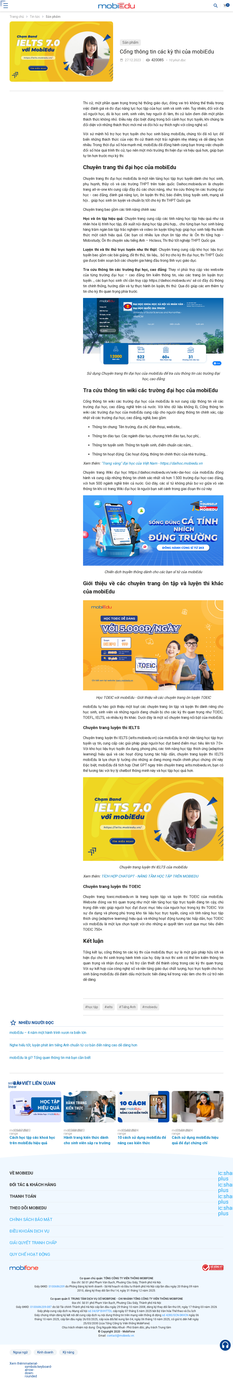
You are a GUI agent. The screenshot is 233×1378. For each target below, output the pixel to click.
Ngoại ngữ (20, 1352)
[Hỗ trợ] (225, 1345)
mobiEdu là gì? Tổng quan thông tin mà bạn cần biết (50, 1057)
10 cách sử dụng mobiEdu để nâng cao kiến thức (142, 1140)
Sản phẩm (130, 42)
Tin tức (35, 16)
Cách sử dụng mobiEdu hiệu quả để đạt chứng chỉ (195, 1140)
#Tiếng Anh (127, 1007)
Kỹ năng (68, 1352)
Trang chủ (17, 16)
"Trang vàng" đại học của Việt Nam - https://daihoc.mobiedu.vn (152, 463)
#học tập (91, 1007)
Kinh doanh (45, 1352)
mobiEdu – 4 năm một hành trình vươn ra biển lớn (48, 1032)
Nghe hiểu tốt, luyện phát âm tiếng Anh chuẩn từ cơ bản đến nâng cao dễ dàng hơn (73, 1045)
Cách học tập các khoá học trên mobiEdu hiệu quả (32, 1140)
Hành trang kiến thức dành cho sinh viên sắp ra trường (87, 1140)
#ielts (108, 1007)
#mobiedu (149, 1007)
